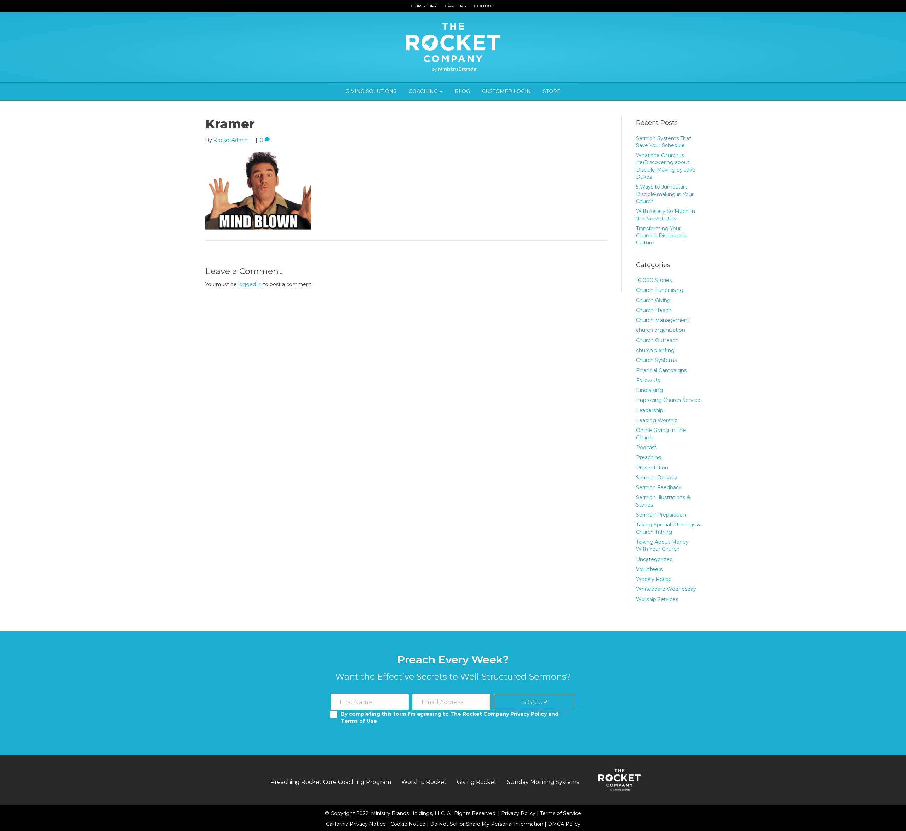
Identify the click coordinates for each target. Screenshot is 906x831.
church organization (660, 330)
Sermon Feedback (659, 487)
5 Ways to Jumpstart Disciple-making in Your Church (665, 194)
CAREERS (455, 5)
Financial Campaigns (661, 370)
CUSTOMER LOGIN (506, 91)
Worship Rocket (424, 782)
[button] (534, 702)
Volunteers (649, 569)
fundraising (649, 390)
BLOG (462, 91)
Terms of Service (560, 813)
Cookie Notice (408, 824)
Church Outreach (657, 340)
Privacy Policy (519, 813)
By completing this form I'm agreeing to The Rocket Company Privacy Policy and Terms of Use (449, 717)
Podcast (646, 447)
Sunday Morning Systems (543, 782)
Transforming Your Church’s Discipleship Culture (662, 235)
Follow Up (648, 380)
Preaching (648, 457)
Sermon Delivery (656, 477)
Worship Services (657, 599)
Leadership (649, 410)
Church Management (662, 320)
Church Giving (653, 300)
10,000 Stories (654, 280)
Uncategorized (654, 559)
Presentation (652, 467)
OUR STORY (424, 5)
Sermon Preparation (661, 515)
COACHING (423, 91)
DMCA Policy (564, 824)
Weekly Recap (654, 579)
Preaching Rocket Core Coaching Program (330, 782)
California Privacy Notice (356, 824)
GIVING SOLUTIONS (371, 91)
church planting (655, 350)
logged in (250, 284)
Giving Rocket (477, 782)
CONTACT (484, 5)
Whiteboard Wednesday (666, 589)
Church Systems (656, 360)
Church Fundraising (659, 290)
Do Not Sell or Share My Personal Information (486, 824)
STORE (552, 91)
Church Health (654, 310)
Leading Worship (657, 420)
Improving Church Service (668, 400)
